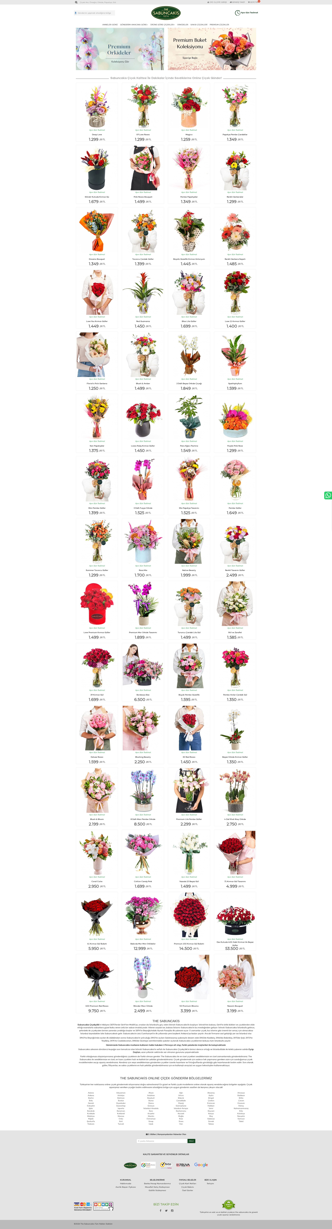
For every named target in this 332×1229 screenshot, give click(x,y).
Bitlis (241, 1098)
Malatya (91, 1116)
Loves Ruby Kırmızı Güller (143, 446)
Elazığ (181, 1103)
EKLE (191, 1141)
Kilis (241, 1111)
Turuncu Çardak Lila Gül (189, 632)
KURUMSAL (125, 1180)
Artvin (181, 1095)
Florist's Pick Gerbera (97, 383)
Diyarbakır (121, 1103)
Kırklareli (121, 1113)
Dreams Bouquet (97, 259)
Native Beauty (189, 570)
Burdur (121, 1100)
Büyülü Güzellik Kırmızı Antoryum (189, 259)
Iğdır (91, 1108)
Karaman (121, 1111)
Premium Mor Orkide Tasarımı (143, 632)
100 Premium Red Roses (96, 1006)
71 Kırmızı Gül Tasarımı (235, 881)
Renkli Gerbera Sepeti (235, 259)
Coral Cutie (96, 881)
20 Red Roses (189, 757)
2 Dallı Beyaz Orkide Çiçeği (189, 383)
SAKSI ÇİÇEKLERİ (199, 24)
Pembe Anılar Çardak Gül (235, 694)
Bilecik (181, 1098)
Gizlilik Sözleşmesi (157, 1190)
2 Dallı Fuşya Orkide (143, 508)
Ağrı (181, 1093)
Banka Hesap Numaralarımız (157, 1183)
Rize (181, 1119)
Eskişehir (91, 1106)
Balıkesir (241, 1095)
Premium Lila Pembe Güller (189, 819)
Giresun (151, 1106)
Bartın (91, 1098)
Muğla (181, 1116)
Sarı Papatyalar (97, 446)
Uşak (151, 1124)
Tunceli (121, 1124)
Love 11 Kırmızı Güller (235, 321)
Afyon (151, 1093)
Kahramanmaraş (241, 1108)
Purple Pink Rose (235, 446)
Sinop (150, 1121)
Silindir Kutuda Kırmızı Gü (97, 197)
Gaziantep (121, 1106)
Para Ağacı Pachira (189, 446)
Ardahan (151, 1095)
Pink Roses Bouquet (143, 197)
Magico (189, 134)
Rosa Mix (143, 570)
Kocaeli (181, 1113)
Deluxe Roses (97, 757)
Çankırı (211, 1100)
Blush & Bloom (97, 819)
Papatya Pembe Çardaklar (235, 134)
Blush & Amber (143, 383)
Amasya (241, 1093)
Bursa (151, 1100)
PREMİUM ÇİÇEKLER (219, 24)
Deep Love (97, 134)
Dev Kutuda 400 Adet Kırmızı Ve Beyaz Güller (235, 943)
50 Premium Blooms (189, 1006)
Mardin (151, 1116)
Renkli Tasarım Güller (235, 570)
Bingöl (211, 1098)
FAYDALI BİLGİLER (187, 1180)
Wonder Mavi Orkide (143, 1006)
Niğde (91, 1119)
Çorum (241, 1100)
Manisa (121, 1116)
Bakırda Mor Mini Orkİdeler (143, 943)
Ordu (121, 1119)
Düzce (151, 1103)
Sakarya (211, 1119)
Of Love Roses (143, 134)
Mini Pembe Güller (97, 508)
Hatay (241, 1106)
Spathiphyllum (235, 383)
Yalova (211, 1124)
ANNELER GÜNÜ (110, 24)
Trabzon (90, 1124)
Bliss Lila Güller (189, 321)
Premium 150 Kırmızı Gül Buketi (189, 943)
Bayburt (151, 1098)
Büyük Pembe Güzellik (189, 694)
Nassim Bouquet (235, 1006)
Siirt (121, 1121)
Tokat (241, 1121)
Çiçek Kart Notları (187, 1183)
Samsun (241, 1119)
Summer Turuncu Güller (97, 570)
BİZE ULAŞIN (211, 1180)
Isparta (121, 1108)
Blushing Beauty (143, 757)
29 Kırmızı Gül (97, 694)
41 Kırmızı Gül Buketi (97, 943)
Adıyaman (120, 1093)
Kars (151, 1111)
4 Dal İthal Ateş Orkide (235, 819)
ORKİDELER (182, 24)
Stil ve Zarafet (235, 632)
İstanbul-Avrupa (181, 1108)
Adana (91, 1093)
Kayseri (211, 1111)
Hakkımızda (125, 1183)
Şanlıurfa (91, 1121)
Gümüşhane (181, 1106)
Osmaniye (151, 1119)
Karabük (91, 1111)
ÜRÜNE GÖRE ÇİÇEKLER (162, 24)
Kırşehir (151, 1113)
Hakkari (211, 1106)
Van (181, 1124)
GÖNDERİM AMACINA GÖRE (133, 24)
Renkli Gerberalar (235, 197)
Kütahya (241, 1113)
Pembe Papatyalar (189, 197)
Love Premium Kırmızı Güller (97, 632)
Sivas (181, 1121)
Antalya (120, 1095)
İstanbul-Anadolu (150, 1108)
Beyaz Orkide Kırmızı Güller (235, 757)
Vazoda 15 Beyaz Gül (189, 881)
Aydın (211, 1095)
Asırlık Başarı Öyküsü (126, 1187)
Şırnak (211, 1121)
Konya (211, 1113)
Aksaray (211, 1093)
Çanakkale (181, 1100)
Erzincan (211, 1103)
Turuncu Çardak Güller (143, 259)
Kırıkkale (91, 1113)
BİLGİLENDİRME (157, 1180)
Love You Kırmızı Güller (97, 321)
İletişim (210, 1183)
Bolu (91, 1100)
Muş (211, 1116)
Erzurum (241, 1103)
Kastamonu (181, 1111)
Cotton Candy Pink (143, 881)
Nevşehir (241, 1116)
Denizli (91, 1103)
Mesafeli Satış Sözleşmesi (157, 1187)
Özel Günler (187, 1190)
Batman (121, 1098)
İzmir (211, 1108)
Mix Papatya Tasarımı (189, 508)
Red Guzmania (143, 321)
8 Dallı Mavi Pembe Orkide (143, 819)
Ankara (91, 1095)
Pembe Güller (235, 508)
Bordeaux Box (143, 694)
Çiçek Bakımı (187, 1187)
